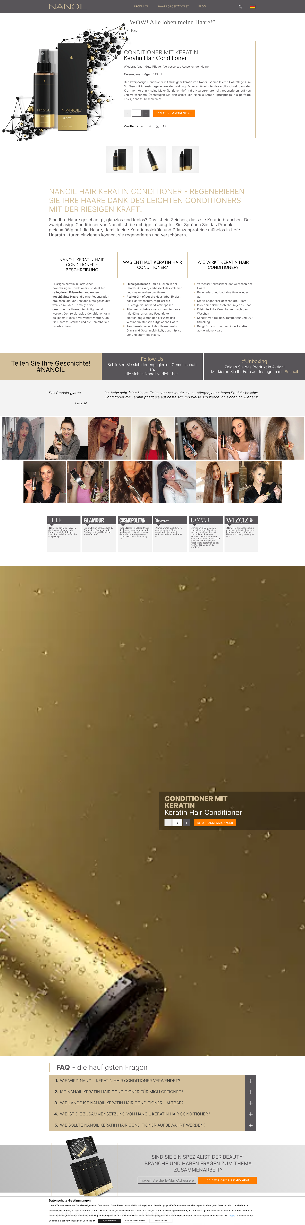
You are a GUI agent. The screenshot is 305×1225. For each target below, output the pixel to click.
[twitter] (157, 126)
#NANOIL (51, 369)
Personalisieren (161, 1221)
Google (231, 1215)
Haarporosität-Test (173, 6)
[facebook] (150, 126)
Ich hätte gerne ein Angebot (227, 1180)
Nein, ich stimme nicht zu (135, 1221)
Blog (202, 6)
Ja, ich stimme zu (109, 1221)
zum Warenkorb (180, 113)
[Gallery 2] (185, 159)
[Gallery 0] (119, 159)
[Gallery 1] (152, 159)
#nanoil (291, 371)
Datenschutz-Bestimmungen (70, 1200)
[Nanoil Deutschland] (68, 6)
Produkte (141, 6)
